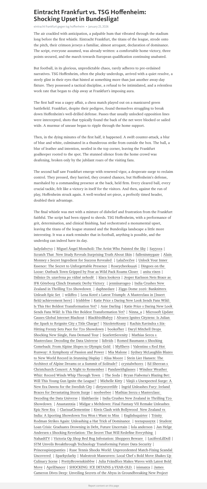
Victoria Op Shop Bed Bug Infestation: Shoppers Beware (99, 438)
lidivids (107, 340)
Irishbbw (83, 300)
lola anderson (141, 427)
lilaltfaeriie (90, 398)
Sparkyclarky (66, 455)
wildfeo (71, 295)
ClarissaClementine (75, 409)
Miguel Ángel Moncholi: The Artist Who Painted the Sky (101, 248)
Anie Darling (110, 306)
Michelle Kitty (111, 381)
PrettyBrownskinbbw (78, 461)
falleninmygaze (147, 254)
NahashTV (42, 438)
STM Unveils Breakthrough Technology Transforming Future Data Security (92, 444)
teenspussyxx (145, 421)
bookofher (116, 329)
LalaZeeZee (125, 260)
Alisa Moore (113, 358)
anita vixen (151, 271)
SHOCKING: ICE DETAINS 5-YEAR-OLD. (100, 467)
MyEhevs (122, 346)
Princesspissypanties (49, 450)
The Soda (112, 375)
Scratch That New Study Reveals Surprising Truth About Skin (83, 254)
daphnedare (105, 289)
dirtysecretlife (107, 386)
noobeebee (102, 392)
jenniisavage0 (120, 283)
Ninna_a (135, 312)
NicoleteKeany (114, 323)
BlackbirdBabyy (100, 317)
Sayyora (156, 248)
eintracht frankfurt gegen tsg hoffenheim (59, 26)
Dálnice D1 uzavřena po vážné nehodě (64, 277)
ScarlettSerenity (115, 335)
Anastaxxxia (65, 404)
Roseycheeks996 (124, 266)
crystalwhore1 (132, 363)
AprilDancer (55, 467)
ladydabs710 (43, 248)
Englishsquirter (136, 415)
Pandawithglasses (121, 369)
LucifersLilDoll (159, 438)
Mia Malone (117, 352)
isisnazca (143, 467)
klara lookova (109, 277)
